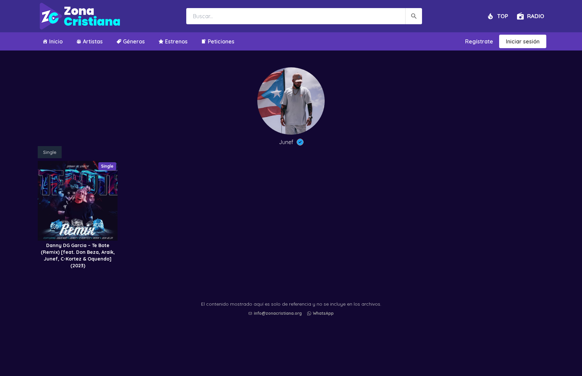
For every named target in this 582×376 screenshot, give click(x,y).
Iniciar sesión (523, 41)
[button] (293, 353)
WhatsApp (323, 313)
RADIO (535, 16)
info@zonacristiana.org (278, 313)
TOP (502, 16)
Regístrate (479, 41)
